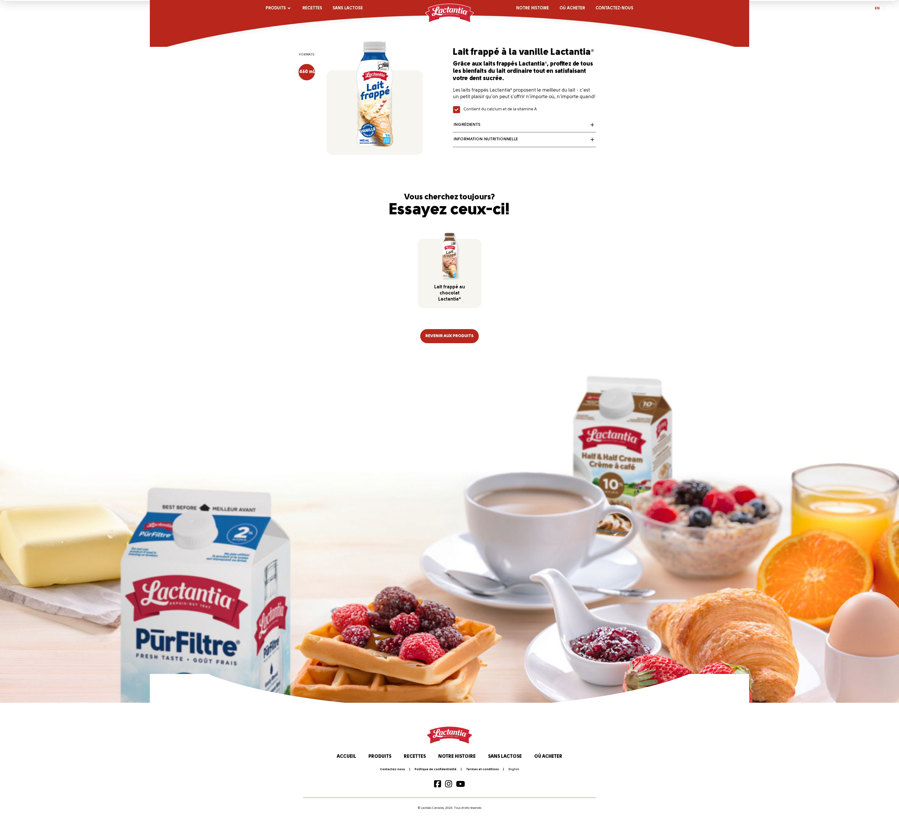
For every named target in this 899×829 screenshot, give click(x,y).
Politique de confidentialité (436, 769)
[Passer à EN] (514, 769)
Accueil (346, 756)
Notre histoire (532, 8)
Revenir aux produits (449, 336)
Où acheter (572, 8)
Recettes (312, 8)
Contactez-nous (614, 8)
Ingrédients (467, 125)
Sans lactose (348, 8)
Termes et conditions (482, 769)
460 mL (307, 72)
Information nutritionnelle (486, 139)
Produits (276, 8)
